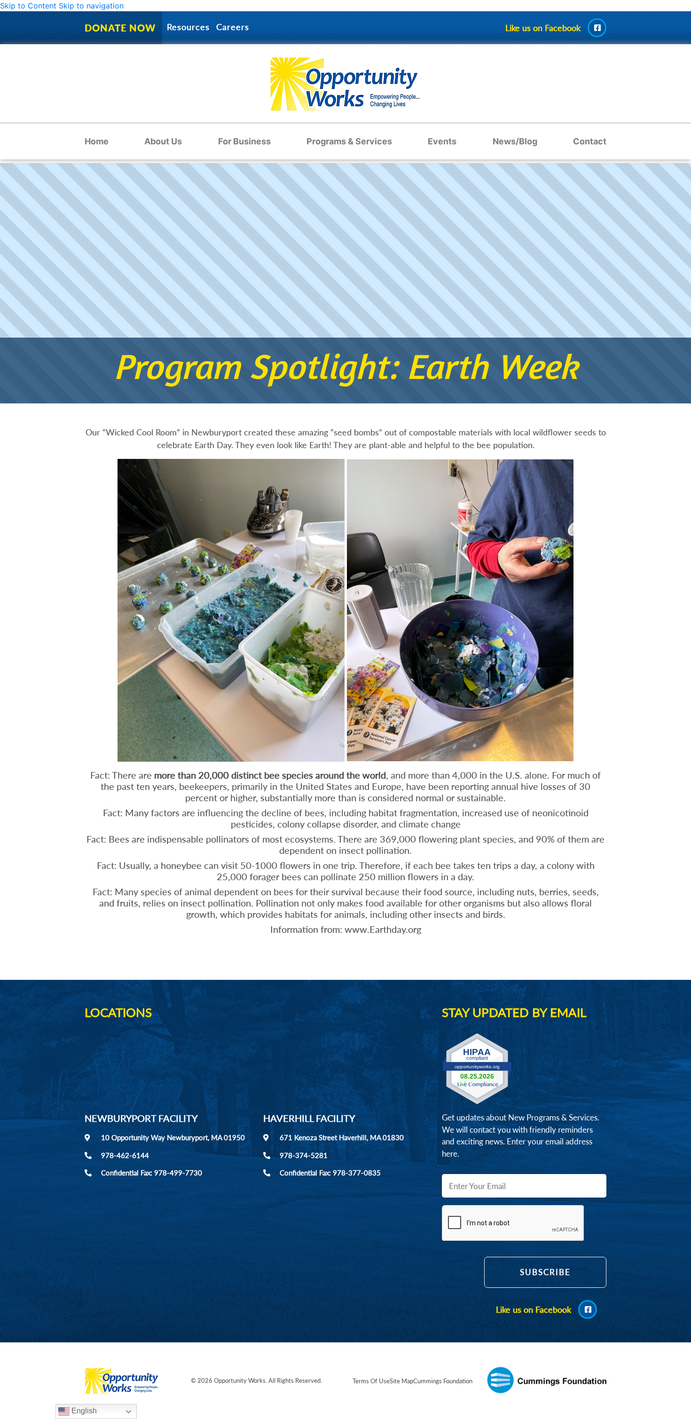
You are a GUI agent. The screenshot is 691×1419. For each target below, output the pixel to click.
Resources (188, 27)
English (83, 1411)
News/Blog (515, 141)
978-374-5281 (304, 1155)
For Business (244, 141)
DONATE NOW (120, 27)
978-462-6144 (125, 1155)
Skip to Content (28, 5)
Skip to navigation (91, 5)
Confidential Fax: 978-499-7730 (151, 1172)
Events (442, 141)
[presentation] (513, 1223)
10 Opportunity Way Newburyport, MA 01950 (173, 1137)
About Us (163, 141)
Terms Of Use (371, 1381)
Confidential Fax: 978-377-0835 (330, 1172)
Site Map (401, 1381)
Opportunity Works (240, 1380)
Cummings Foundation (442, 1381)
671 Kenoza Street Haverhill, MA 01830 (342, 1137)
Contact (589, 141)
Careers (232, 27)
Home (97, 141)
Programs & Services (349, 141)
